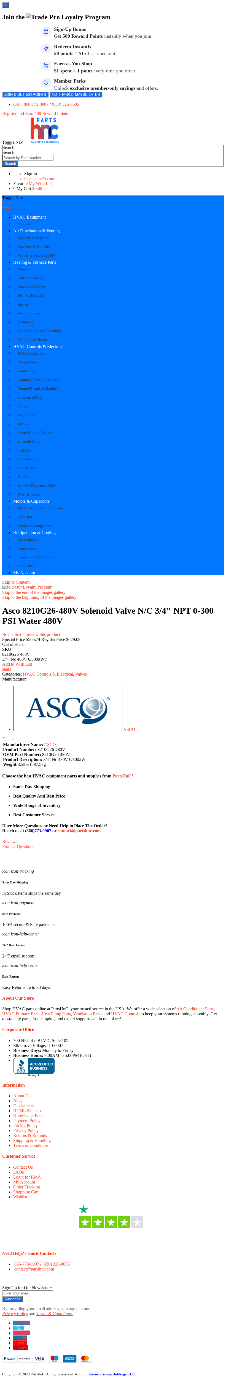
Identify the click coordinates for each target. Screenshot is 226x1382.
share (6, 669)
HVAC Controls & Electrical (38, 346)
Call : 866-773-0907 (31, 104)
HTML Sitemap (27, 1110)
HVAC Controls (125, 1013)
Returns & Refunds (30, 1135)
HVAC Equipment (29, 217)
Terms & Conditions (31, 1145)
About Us (21, 1095)
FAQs (18, 1172)
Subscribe (12, 1299)
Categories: (12, 674)
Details (8, 738)
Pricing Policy (25, 1125)
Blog (17, 1100)
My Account (24, 572)
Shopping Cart (26, 1192)
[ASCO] (67, 729)
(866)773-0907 (38, 830)
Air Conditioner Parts (195, 1008)
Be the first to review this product (31, 634)
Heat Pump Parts (56, 1013)
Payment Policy (27, 1120)
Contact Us (23, 1167)
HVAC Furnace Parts (20, 1013)
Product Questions (18, 846)
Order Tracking (26, 1187)
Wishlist (20, 1197)
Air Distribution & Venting (36, 230)
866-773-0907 (26, 1264)
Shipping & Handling (32, 1140)
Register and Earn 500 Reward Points (35, 113)
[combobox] (27, 158)
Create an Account (40, 178)
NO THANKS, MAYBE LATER (76, 95)
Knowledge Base (28, 1115)
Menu (7, 207)
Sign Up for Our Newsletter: (27, 1287)
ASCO (129, 729)
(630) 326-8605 (65, 104)
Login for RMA (27, 1177)
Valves (81, 674)
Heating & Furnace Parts (34, 262)
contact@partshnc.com (79, 830)
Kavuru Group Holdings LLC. (112, 1374)
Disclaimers (23, 1105)
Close (7, 202)
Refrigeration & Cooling (34, 532)
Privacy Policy (26, 1130)
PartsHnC (121, 776)
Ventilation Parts (87, 1013)
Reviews (9, 841)
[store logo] (44, 142)
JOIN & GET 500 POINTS (25, 95)
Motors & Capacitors (31, 501)
